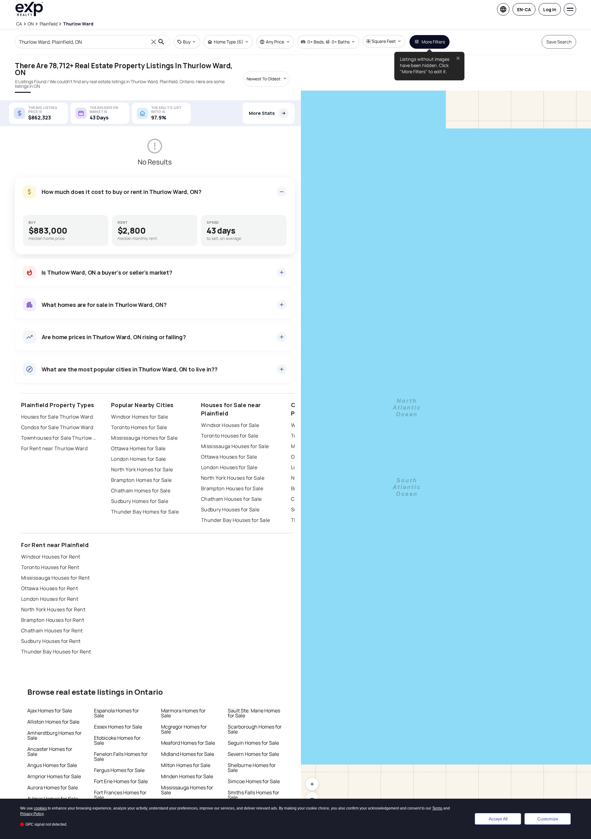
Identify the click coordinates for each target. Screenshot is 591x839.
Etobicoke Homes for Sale (117, 740)
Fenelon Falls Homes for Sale (121, 756)
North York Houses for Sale (232, 477)
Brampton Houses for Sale (232, 488)
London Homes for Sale (138, 458)
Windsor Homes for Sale (139, 416)
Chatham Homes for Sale (141, 490)
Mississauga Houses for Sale (235, 446)
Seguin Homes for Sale (253, 742)
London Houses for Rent (49, 598)
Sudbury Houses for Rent (51, 641)
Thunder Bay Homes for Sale (145, 511)
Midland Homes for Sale (187, 754)
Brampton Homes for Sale (141, 480)
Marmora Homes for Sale (183, 713)
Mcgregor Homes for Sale (184, 729)
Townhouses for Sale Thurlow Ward (60, 437)
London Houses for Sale (229, 467)
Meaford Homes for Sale (188, 742)
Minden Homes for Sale (187, 776)
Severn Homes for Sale (253, 754)
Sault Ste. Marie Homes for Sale (254, 713)
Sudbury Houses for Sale (230, 509)
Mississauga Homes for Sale (144, 437)
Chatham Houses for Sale (231, 499)
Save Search (558, 42)
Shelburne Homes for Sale (252, 768)
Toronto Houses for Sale (229, 435)
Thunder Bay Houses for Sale (235, 520)
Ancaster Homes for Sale (49, 751)
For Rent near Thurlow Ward (54, 448)
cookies (40, 808)
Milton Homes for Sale (185, 765)
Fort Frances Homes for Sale (120, 795)
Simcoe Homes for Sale (254, 781)
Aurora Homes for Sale (52, 787)
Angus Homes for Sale (52, 765)
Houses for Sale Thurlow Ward (57, 416)
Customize (547, 818)
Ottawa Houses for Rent (49, 588)
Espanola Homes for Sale (116, 713)
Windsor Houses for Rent (50, 556)
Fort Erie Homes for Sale (121, 781)
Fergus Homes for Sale (119, 770)
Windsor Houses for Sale (230, 425)
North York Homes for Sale (142, 469)
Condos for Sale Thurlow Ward (57, 427)
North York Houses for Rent (53, 609)
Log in (549, 9)
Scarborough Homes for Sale (255, 729)
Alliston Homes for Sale (53, 721)
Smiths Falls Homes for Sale (253, 795)
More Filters (433, 42)
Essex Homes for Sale (118, 726)
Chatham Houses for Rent (52, 630)
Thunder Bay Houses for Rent (56, 651)
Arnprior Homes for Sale (54, 776)
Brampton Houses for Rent (52, 620)
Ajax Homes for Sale (49, 710)
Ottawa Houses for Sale (229, 456)
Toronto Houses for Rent (50, 567)
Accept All (498, 818)
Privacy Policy (32, 814)
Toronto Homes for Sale (139, 427)
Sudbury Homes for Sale (139, 501)
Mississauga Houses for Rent (55, 577)
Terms (437, 808)
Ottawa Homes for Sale (138, 448)
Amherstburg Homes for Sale (54, 735)
